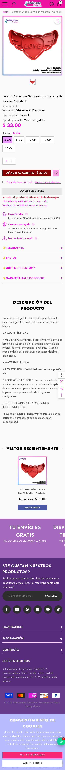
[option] (32, 46)
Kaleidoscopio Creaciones (30, 110)
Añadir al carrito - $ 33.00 (26, 173)
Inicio (5, 12)
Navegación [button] (12, 627)
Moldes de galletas (35, 120)
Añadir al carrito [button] (32, 508)
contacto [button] (10, 650)
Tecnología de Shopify (49, 702)
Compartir (57, 20)
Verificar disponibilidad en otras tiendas (24, 205)
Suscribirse (51, 595)
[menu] (5, 4)
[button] (13, 4)
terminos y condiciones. (48, 182)
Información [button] (13, 638)
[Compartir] (57, 20)
